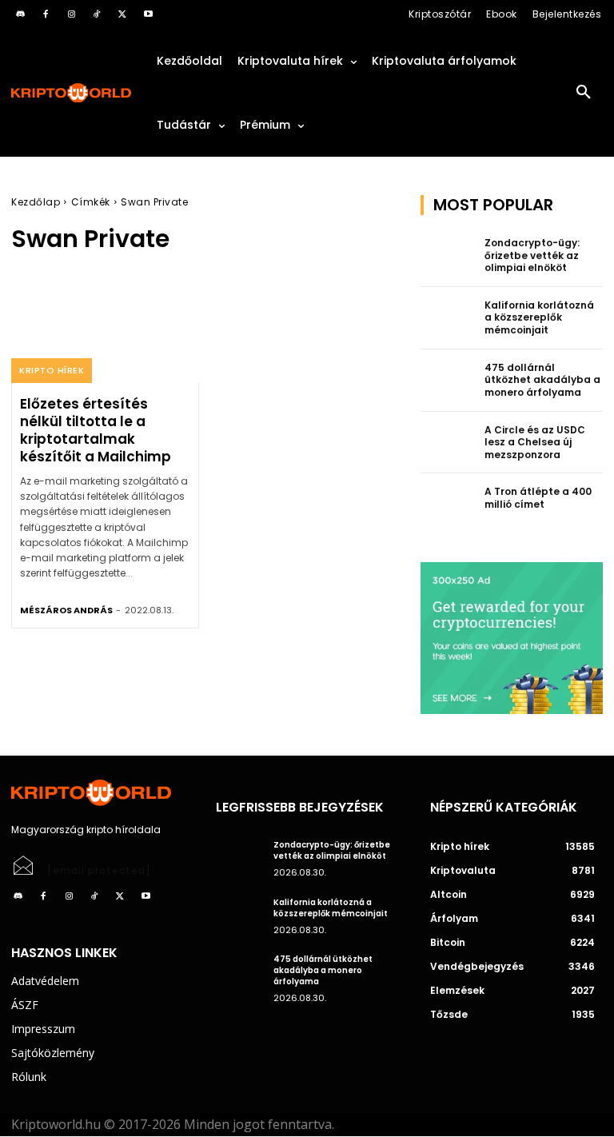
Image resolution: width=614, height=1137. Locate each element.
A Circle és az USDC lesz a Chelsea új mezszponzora (534, 442)
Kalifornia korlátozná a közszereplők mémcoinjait (539, 317)
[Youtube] (148, 14)
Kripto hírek (51, 370)
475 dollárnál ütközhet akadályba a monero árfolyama (542, 380)
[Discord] (20, 14)
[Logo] (72, 93)
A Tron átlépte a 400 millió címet (538, 498)
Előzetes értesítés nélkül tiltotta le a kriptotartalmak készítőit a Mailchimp (95, 430)
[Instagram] (71, 14)
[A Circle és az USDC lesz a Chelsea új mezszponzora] (448, 443)
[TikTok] (97, 14)
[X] (122, 14)
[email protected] (99, 870)
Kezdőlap (35, 202)
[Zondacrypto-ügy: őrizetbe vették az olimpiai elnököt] (448, 256)
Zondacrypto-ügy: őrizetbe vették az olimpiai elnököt (532, 255)
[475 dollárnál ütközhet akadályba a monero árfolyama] (448, 380)
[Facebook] (45, 14)
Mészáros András (66, 610)
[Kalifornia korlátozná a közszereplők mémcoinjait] (448, 318)
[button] (583, 93)
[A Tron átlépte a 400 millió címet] (448, 504)
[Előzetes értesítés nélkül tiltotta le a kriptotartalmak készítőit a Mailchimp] (105, 326)
